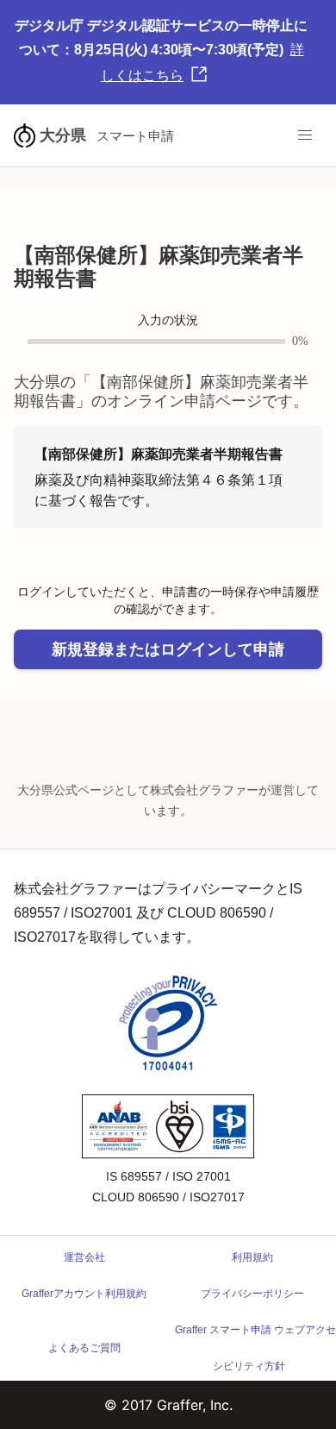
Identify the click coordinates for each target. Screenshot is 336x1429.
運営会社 (84, 1257)
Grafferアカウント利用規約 (84, 1294)
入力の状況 (168, 320)
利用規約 (252, 1257)
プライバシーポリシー (252, 1294)
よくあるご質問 (84, 1348)
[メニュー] (305, 135)
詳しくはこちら (202, 62)
